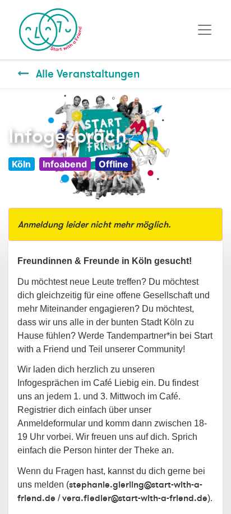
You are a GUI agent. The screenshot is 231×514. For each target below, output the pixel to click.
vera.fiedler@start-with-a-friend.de (134, 498)
